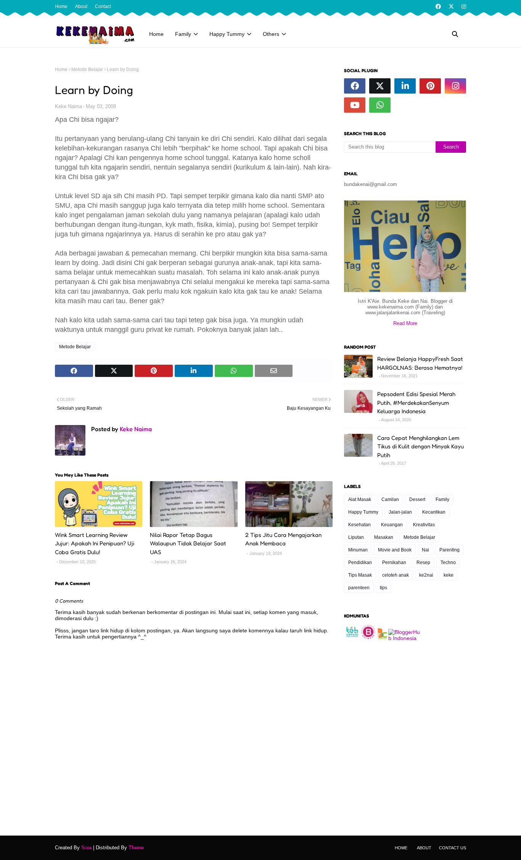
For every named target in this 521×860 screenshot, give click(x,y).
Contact (103, 6)
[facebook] (438, 6)
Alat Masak (359, 499)
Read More (405, 323)
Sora (86, 847)
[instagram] (463, 6)
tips (383, 587)
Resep (423, 562)
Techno (448, 562)
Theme (136, 847)
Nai (425, 550)
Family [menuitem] (183, 34)
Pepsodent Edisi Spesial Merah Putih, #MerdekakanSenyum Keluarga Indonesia (416, 402)
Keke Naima (68, 106)
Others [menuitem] (271, 34)
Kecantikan (433, 512)
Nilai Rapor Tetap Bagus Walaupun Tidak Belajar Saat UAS (188, 543)
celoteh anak (395, 575)
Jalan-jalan (400, 512)
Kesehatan (359, 524)
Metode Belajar (87, 69)
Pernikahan (394, 562)
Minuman (358, 550)
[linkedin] (405, 86)
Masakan (383, 537)
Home (61, 6)
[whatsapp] (380, 105)
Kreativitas (424, 524)
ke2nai (426, 575)
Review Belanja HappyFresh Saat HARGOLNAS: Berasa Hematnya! (420, 363)
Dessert (417, 499)
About (81, 6)
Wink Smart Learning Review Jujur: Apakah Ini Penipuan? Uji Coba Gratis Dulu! (94, 543)
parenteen (359, 587)
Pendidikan (360, 562)
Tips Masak (360, 575)
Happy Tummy (363, 512)
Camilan (390, 499)
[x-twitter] (451, 6)
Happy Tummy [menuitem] (226, 34)
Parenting (449, 550)
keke (448, 575)
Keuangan (392, 524)
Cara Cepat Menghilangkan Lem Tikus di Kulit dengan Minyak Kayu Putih (420, 446)
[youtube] (354, 105)
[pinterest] (430, 86)
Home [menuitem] (156, 34)
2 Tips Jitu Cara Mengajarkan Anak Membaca (283, 539)
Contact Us (452, 847)
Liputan (356, 537)
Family (442, 499)
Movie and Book (395, 550)
